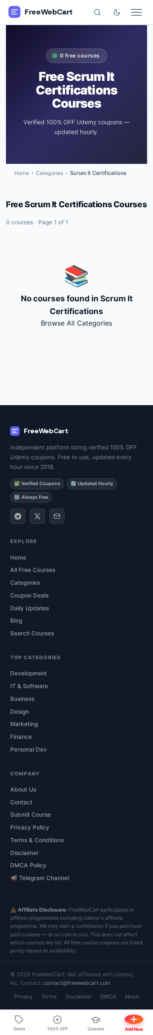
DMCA (108, 996)
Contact (21, 802)
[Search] (97, 12)
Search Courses (32, 633)
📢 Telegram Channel (39, 878)
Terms (49, 996)
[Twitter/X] (37, 516)
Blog (16, 620)
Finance (21, 736)
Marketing (24, 723)
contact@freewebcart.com (76, 983)
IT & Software (29, 686)
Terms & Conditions (37, 840)
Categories (49, 173)
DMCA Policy (28, 865)
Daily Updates (29, 608)
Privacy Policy (29, 827)
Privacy (23, 996)
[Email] (57, 516)
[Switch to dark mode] (117, 12)
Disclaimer (24, 852)
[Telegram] (18, 516)
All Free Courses (32, 569)
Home (21, 173)
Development (28, 673)
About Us (23, 789)
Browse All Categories (76, 323)
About (132, 996)
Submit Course (30, 814)
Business (22, 698)
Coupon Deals (29, 595)
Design (19, 711)
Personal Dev (28, 749)
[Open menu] (136, 12)
